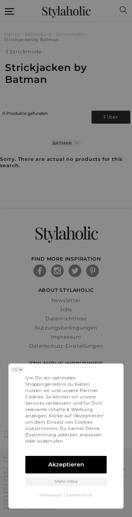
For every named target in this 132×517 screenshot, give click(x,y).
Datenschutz (80, 495)
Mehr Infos (66, 481)
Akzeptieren (66, 464)
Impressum (51, 495)
